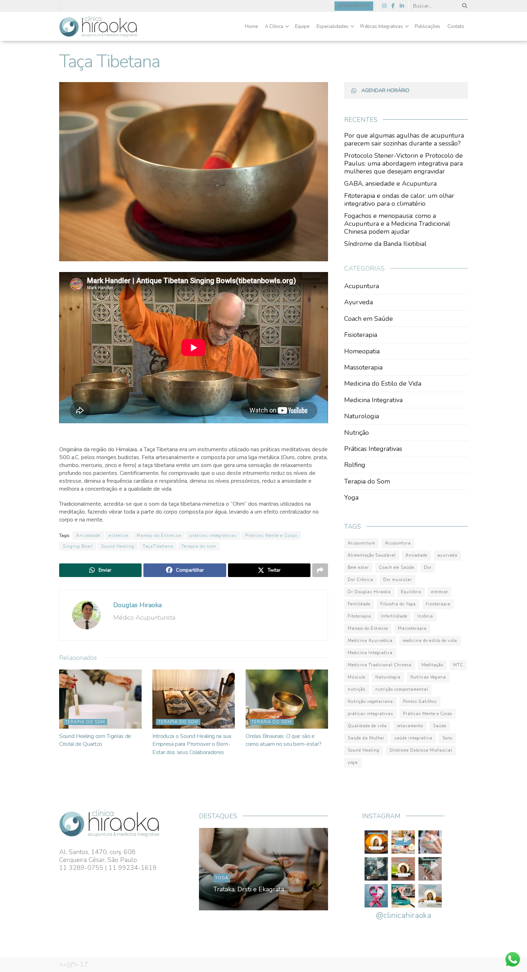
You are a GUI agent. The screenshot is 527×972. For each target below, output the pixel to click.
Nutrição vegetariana (370, 701)
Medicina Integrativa (373, 400)
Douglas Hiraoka (137, 605)
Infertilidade (394, 616)
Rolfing (354, 465)
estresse (118, 535)
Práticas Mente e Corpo (271, 535)
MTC (458, 665)
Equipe (302, 26)
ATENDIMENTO (354, 6)
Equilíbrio (411, 592)
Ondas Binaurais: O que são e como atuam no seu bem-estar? (284, 740)
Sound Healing (117, 546)
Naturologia (361, 416)
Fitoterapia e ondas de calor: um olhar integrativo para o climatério (399, 199)
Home (251, 26)
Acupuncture (361, 543)
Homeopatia (362, 351)
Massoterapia (363, 367)
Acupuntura (361, 286)
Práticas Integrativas (381, 26)
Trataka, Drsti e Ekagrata (248, 889)
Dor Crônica (360, 579)
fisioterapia (438, 604)
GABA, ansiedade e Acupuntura (390, 183)
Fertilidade (359, 604)
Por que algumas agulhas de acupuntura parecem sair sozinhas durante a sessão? (404, 139)
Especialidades (332, 26)
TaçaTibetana (158, 546)
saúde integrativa (413, 738)
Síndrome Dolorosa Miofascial (420, 750)
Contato (455, 26)
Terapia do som (198, 546)
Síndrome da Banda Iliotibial (385, 243)
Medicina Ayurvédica (370, 640)
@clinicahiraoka (403, 915)
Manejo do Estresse (159, 535)
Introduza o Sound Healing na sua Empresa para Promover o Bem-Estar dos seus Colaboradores (191, 744)
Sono (447, 738)
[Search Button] (463, 6)
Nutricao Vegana (428, 677)
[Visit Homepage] (98, 26)
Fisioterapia (360, 334)
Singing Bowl (78, 546)
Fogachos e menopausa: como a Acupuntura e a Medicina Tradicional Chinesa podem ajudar (397, 223)
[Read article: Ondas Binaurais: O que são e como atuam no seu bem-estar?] (287, 699)
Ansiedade (88, 535)
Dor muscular (397, 579)
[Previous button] (221, 869)
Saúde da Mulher (366, 738)
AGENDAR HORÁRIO (385, 90)
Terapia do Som (85, 722)
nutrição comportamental (401, 689)
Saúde (439, 726)
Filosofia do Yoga (398, 604)
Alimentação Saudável (371, 555)
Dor (428, 567)
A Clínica (274, 26)
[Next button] (306, 869)
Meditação (432, 665)
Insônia (425, 616)
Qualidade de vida (367, 726)
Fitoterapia (359, 616)
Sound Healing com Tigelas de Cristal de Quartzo (95, 740)
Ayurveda (358, 302)
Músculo (356, 677)
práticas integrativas (213, 535)
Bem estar (358, 567)
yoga (353, 762)
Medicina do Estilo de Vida (382, 383)
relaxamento (410, 726)
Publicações (427, 26)
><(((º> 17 (73, 964)
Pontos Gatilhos (420, 701)
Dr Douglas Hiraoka (369, 592)
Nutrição (356, 432)
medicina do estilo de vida (430, 640)
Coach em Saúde (368, 318)
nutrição (356, 689)
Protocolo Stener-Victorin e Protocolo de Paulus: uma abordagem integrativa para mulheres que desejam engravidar (403, 163)
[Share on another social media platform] (320, 570)
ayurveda (447, 555)
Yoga (351, 497)
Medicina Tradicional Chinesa (380, 665)
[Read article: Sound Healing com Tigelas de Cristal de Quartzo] (100, 699)
